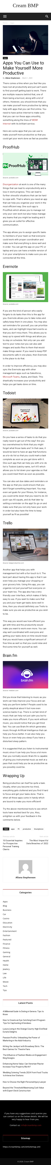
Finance (6, 943)
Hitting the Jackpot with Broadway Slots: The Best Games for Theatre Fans (23, 1047)
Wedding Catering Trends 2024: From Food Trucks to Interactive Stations (25, 1074)
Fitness (6, 948)
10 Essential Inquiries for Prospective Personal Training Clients (13, 845)
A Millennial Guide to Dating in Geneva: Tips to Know (23, 1013)
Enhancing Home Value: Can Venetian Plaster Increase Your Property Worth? (23, 1065)
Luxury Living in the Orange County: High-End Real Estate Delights (25, 1030)
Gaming (6, 952)
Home (5, 23)
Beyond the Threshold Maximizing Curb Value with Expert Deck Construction (23, 1089)
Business (7, 910)
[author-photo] (25, 873)
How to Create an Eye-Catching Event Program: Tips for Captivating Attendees (24, 1021)
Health (6, 960)
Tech (5, 986)
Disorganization (11, 184)
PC (19, 829)
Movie (5, 981)
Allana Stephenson (12, 78)
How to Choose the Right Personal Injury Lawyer (24, 1082)
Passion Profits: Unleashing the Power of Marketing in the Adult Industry (21, 1039)
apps (13, 829)
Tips (5, 990)
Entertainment (10, 931)
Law (5, 973)
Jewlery (6, 969)
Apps (12, 23)
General (6, 956)
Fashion (6, 935)
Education (7, 922)
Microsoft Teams (11, 376)
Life (4, 977)
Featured (7, 939)
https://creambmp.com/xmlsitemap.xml (21, 1146)
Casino (6, 918)
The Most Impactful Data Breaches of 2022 (37, 842)
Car (4, 914)
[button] (4, 16)
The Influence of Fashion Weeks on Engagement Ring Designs (25, 1056)
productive (27, 829)
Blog (5, 905)
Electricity (7, 927)
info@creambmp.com (31, 1125)
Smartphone (38, 829)
